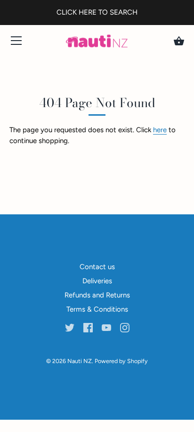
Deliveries (97, 281)
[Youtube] (106, 327)
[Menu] (16, 42)
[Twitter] (69, 327)
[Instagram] (124, 327)
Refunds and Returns (97, 295)
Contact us (97, 267)
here (160, 130)
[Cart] (179, 41)
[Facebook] (88, 327)
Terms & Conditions (97, 309)
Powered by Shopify (121, 360)
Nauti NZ (79, 360)
